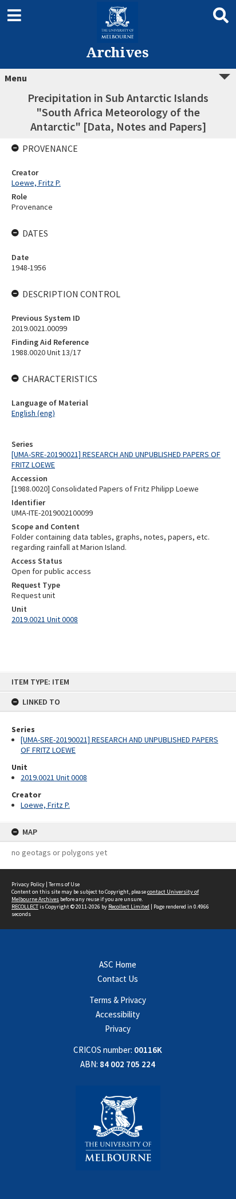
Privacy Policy (28, 884)
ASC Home (117, 964)
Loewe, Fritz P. (45, 805)
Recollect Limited (129, 906)
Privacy (118, 1028)
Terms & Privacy (117, 999)
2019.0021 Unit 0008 (54, 777)
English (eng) (33, 413)
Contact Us (117, 978)
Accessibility (118, 1014)
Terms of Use (64, 884)
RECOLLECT (24, 906)
